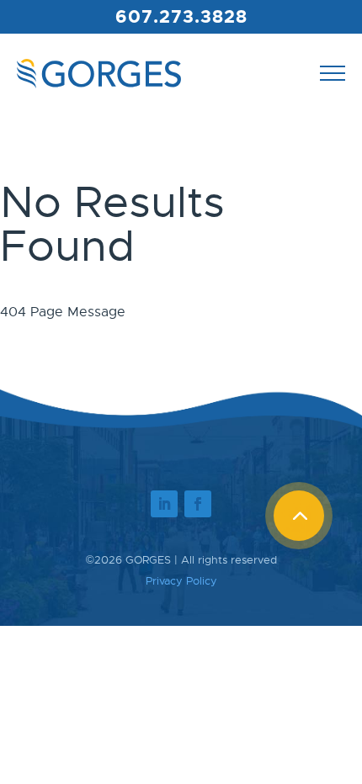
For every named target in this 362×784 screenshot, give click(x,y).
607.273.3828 (181, 17)
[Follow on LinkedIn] (164, 503)
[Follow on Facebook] (197, 503)
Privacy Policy (181, 581)
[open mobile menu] (332, 73)
